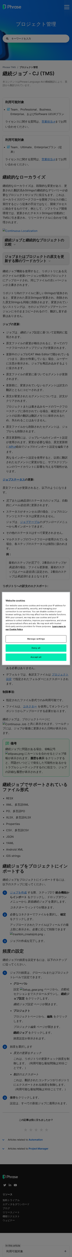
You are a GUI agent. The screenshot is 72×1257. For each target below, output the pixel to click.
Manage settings (36, 639)
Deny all (36, 648)
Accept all (36, 657)
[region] (36, 628)
